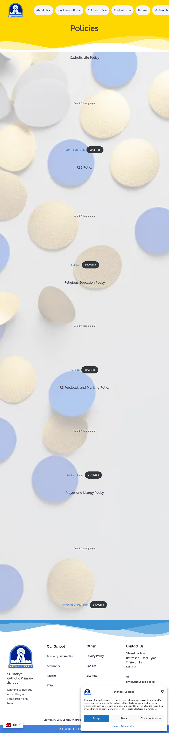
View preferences (151, 718)
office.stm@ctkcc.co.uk (140, 681)
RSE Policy (75, 265)
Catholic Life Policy (75, 150)
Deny (124, 718)
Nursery (143, 10)
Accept (97, 718)
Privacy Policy (127, 726)
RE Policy (75, 370)
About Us (42, 10)
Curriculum (121, 10)
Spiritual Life (96, 10)
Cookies (115, 726)
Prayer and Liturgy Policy (75, 605)
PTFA (50, 685)
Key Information (68, 10)
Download (95, 150)
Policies (51, 675)
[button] (162, 692)
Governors (53, 666)
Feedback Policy (75, 475)
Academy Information (60, 656)
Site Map (91, 675)
